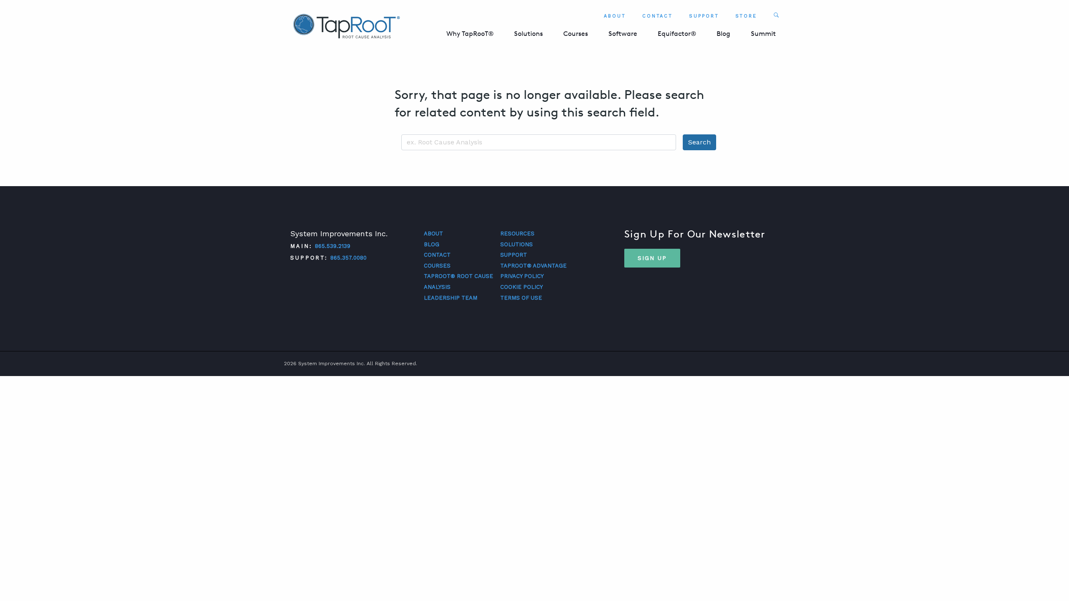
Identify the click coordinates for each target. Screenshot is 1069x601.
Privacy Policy (522, 276)
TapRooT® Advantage (533, 266)
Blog (723, 34)
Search (699, 142)
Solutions (528, 34)
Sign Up (652, 258)
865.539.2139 (332, 246)
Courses (575, 34)
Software (622, 34)
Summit (763, 34)
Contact (657, 16)
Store (746, 16)
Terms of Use (521, 298)
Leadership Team (450, 298)
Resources (517, 233)
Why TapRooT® (470, 34)
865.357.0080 (348, 258)
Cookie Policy (521, 287)
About (615, 16)
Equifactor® (677, 34)
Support (704, 16)
